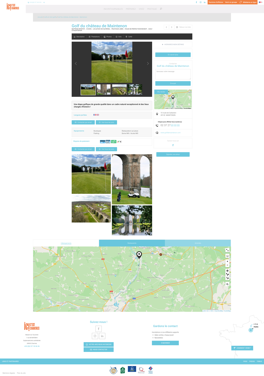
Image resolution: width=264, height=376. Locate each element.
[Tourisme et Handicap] (132, 369)
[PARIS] (251, 330)
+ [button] (227, 261)
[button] (113, 9)
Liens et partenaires (10, 361)
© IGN (211, 311)
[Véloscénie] (113, 370)
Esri (208, 311)
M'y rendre (161, 92)
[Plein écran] (227, 250)
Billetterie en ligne (249, 2)
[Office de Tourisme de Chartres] (31, 326)
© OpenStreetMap (218, 311)
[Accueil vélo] (123, 370)
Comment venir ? (244, 348)
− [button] (227, 265)
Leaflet (204, 311)
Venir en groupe (231, 2)
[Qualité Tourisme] (141, 370)
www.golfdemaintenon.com (171, 133)
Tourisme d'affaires (216, 2)
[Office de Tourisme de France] (150, 370)
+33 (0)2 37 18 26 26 (31, 346)
